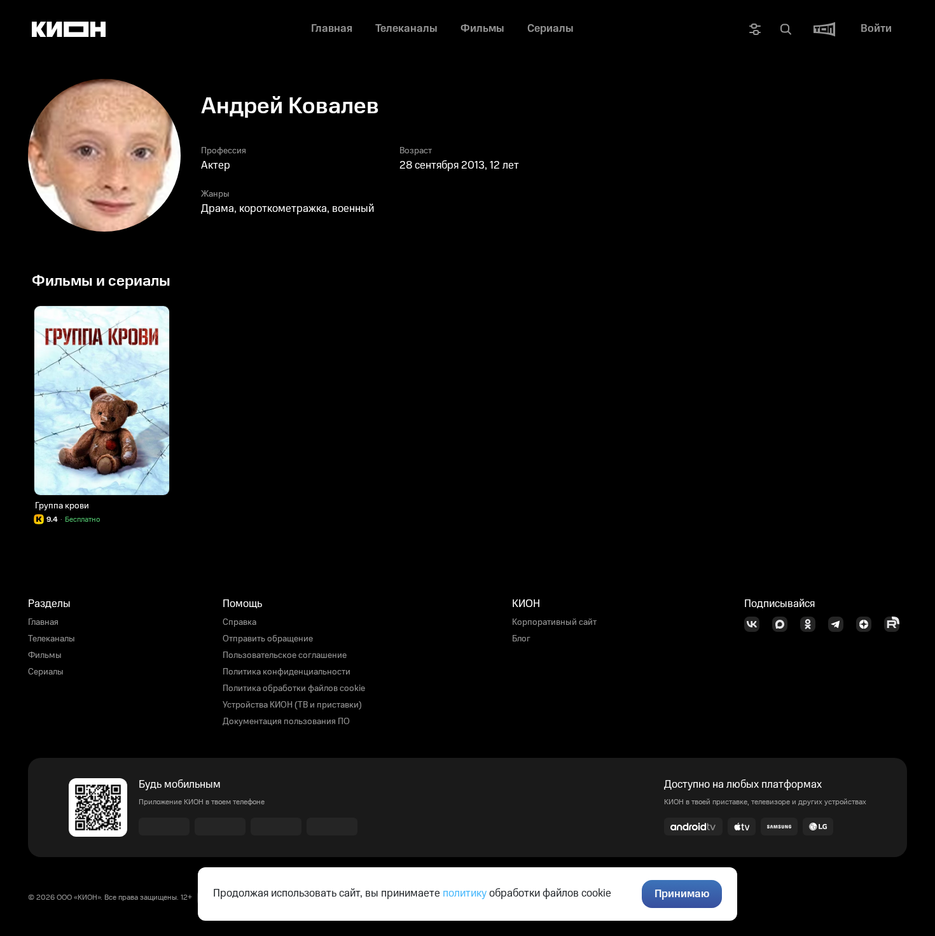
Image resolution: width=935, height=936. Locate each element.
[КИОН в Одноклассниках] (811, 624)
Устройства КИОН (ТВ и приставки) (292, 705)
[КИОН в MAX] (783, 624)
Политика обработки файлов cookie (294, 688)
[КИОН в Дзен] (867, 624)
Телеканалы (51, 639)
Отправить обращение (268, 639)
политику (465, 893)
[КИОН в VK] (755, 624)
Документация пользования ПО (286, 721)
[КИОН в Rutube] (895, 624)
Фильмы (45, 655)
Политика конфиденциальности (286, 672)
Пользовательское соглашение (285, 655)
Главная (43, 622)
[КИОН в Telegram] (839, 624)
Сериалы (46, 672)
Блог (521, 639)
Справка (239, 622)
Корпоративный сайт (554, 622)
